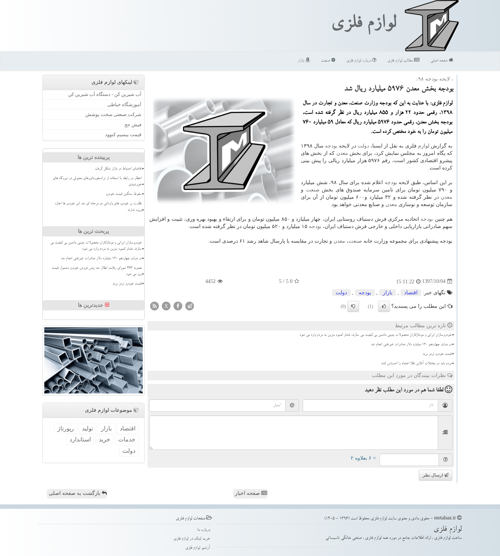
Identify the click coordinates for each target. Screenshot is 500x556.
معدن (342, 153)
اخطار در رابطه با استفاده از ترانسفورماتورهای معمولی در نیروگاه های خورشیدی (97, 181)
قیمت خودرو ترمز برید (437, 354)
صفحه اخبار (248, 493)
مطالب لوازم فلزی (400, 61)
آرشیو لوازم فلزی (197, 548)
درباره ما (203, 530)
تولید (87, 428)
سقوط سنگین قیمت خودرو (124, 194)
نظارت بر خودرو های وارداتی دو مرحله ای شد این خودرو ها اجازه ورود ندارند (98, 207)
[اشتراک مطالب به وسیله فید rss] (154, 305)
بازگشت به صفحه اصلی (75, 493)
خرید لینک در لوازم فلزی (191, 539)
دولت (363, 146)
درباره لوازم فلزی (359, 61)
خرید (104, 439)
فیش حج (132, 124)
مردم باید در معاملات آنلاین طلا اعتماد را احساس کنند (416, 364)
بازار (301, 61)
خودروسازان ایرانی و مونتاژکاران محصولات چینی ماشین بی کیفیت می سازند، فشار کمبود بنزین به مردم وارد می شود (375, 335)
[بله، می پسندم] (384, 306)
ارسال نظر (433, 475)
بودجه (331, 146)
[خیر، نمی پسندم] (353, 306)
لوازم (423, 146)
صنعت (326, 61)
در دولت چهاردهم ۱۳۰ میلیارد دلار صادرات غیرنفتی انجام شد (411, 345)
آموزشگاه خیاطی (124, 104)
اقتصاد (411, 292)
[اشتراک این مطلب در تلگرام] (189, 305)
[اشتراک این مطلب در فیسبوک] (178, 305)
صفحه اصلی (439, 61)
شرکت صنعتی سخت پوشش (113, 114)
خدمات (126, 439)
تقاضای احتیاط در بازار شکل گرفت (118, 169)
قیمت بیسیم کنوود (123, 134)
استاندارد (80, 439)
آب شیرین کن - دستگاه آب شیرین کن (104, 94)
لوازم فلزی (363, 25)
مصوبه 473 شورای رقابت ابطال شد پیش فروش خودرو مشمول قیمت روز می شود (97, 271)
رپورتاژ (65, 428)
